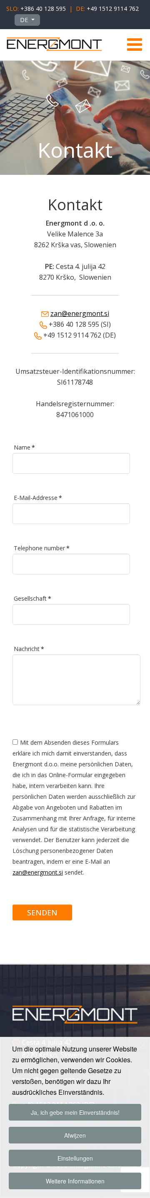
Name (24, 447)
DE (25, 20)
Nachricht (29, 649)
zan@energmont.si (79, 313)
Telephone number (42, 548)
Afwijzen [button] (75, 1135)
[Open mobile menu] (134, 44)
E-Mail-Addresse (38, 498)
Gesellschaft (32, 598)
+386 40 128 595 (43, 8)
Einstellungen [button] (75, 1158)
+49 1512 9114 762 (113, 8)
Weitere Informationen (75, 1181)
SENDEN (42, 912)
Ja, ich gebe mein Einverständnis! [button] (75, 1112)
